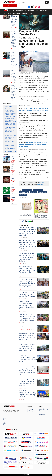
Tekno (22, 13)
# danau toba (23, 194)
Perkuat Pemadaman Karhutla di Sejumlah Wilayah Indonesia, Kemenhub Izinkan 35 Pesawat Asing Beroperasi (14, 39)
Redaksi (28, 410)
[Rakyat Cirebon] (41, 438)
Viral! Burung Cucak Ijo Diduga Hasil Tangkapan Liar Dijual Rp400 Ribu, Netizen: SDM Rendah (27, 317)
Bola (25, 10)
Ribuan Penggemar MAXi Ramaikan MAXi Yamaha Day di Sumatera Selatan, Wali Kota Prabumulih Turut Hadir (27, 231)
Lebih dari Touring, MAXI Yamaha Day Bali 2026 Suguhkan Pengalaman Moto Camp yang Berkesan (27, 257)
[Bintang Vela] (6, 169)
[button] (34, 21)
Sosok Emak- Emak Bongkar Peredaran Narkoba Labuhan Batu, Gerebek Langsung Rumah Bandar (27, 283)
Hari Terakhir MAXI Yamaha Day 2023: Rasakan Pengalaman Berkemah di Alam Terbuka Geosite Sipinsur (33, 144)
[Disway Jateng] (26, 446)
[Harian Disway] (26, 434)
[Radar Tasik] (41, 434)
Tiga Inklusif (14, 187)
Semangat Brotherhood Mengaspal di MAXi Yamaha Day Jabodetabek (27, 294)
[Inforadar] (41, 442)
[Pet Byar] (43, 328)
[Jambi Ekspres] (26, 442)
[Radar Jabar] (41, 454)
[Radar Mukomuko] (41, 458)
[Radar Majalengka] (26, 450)
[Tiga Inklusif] (6, 190)
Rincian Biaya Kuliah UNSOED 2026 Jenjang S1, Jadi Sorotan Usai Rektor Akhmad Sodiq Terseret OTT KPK (10, 112)
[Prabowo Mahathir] (6, 198)
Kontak (28, 408)
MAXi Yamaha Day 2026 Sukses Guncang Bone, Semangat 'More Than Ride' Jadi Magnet (27, 348)
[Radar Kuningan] (10, 450)
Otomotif (36, 10)
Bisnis (9, 13)
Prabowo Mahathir (13, 196)
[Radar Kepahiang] (10, 458)
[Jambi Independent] (10, 442)
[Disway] (10, 434)
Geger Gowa (8, 106)
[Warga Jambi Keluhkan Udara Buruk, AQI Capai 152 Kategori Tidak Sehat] (6, 73)
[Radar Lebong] (26, 462)
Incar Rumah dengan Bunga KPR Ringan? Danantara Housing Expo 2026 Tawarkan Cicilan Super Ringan (10, 148)
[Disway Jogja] (41, 450)
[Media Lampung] (10, 438)
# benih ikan (33, 192)
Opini (31, 13)
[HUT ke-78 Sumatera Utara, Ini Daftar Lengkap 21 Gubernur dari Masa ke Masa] (43, 358)
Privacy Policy (30, 409)
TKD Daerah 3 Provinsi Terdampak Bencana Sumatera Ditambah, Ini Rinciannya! (27, 337)
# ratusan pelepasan (27, 190)
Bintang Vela (13, 167)
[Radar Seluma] (41, 462)
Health (18, 13)
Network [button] (10, 6)
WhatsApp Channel (42, 184)
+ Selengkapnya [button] (44, 470)
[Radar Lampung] (10, 446)
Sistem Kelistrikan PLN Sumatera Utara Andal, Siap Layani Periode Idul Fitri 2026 (27, 383)
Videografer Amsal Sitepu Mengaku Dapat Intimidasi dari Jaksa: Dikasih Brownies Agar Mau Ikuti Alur (28, 371)
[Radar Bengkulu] (10, 462)
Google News (42, 182)
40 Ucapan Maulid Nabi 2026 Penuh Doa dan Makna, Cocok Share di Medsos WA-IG (9, 130)
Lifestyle (15, 13)
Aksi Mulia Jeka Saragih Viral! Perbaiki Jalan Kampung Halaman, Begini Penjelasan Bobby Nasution (28, 270)
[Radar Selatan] (26, 467)
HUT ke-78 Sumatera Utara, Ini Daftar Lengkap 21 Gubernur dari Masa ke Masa (28, 359)
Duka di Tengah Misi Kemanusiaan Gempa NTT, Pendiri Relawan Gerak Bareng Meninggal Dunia (10, 139)
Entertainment (43, 10)
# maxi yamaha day (24, 192)
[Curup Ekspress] (26, 458)
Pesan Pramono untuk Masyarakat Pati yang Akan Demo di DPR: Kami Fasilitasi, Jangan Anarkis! (14, 19)
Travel (4, 13)
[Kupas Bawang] (6, 179)
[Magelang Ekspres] (41, 446)
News (10, 10)
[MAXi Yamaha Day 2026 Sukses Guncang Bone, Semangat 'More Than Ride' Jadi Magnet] (43, 347)
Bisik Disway (41, 408)
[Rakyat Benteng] (10, 467)
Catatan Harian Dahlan (18, 10)
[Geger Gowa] (6, 159)
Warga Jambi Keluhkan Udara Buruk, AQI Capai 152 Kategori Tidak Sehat (14, 76)
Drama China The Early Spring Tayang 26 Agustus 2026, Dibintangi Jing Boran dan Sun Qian (14, 92)
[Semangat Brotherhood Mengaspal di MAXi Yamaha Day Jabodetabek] (43, 295)
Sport (26, 13)
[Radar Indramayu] (26, 438)
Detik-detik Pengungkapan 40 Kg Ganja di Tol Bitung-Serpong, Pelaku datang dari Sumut (28, 394)
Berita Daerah (31, 10)
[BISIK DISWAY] (6, 10)
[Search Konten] (47, 2)
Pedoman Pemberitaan (31, 413)
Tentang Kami (30, 412)
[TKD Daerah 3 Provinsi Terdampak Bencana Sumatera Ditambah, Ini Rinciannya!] (43, 336)
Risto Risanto (26, 51)
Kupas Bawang (13, 177)
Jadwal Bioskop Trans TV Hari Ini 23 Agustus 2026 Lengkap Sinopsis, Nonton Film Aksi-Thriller (14, 59)
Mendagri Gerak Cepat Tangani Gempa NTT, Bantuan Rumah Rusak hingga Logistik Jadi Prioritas (10, 121)
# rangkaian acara (38, 190)
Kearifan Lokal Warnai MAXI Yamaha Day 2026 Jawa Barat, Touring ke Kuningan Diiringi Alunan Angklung (27, 244)
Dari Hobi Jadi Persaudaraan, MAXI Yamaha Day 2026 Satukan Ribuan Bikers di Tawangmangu (27, 305)
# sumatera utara (42, 192)
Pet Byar (22, 327)
